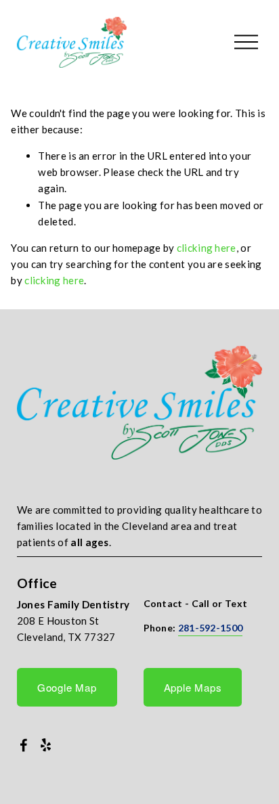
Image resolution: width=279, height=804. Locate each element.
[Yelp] (45, 745)
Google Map (67, 687)
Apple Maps (193, 687)
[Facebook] (23, 745)
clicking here (206, 248)
